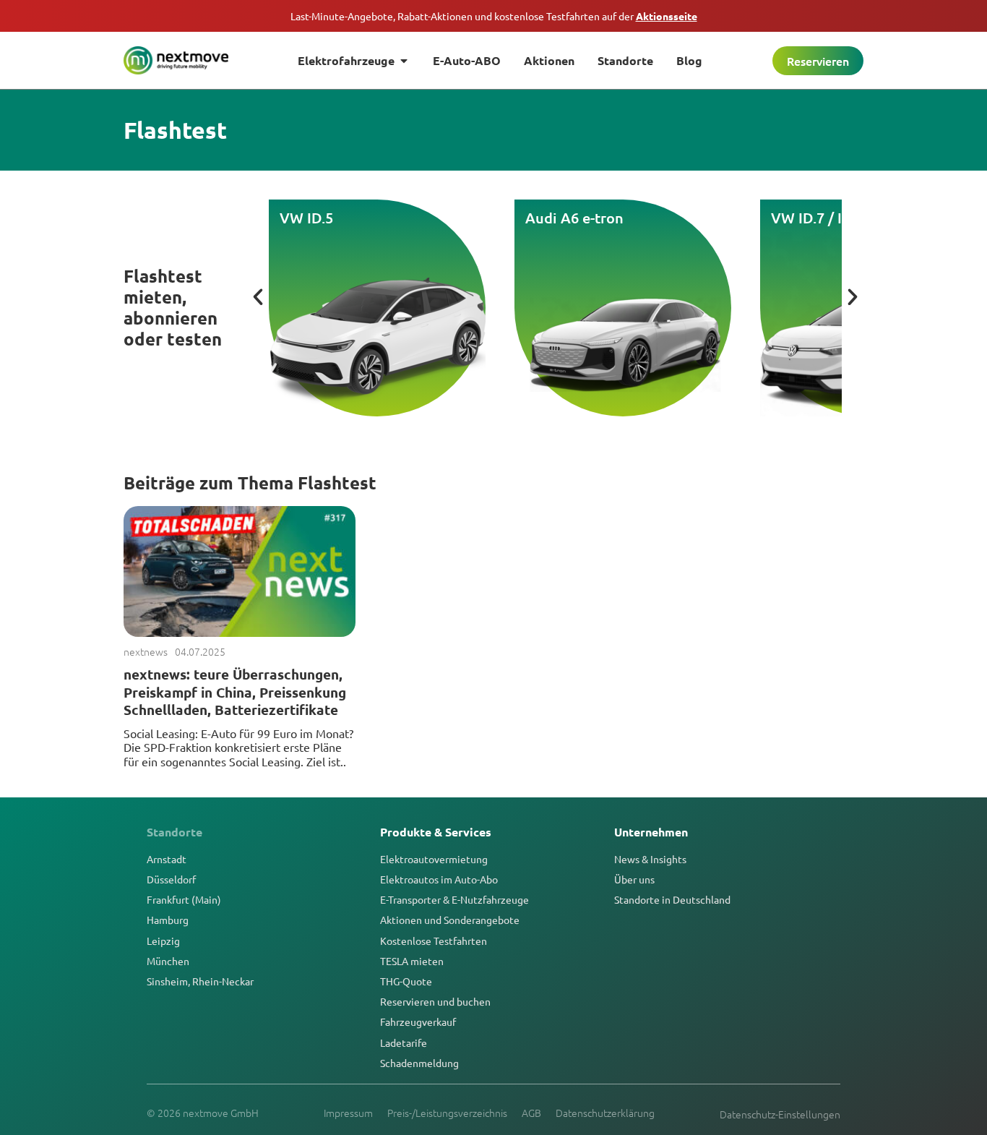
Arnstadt (166, 858)
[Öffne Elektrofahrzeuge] (404, 60)
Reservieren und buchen (435, 1001)
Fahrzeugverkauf (418, 1021)
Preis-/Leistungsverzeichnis (447, 1112)
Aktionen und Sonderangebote (450, 919)
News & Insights (650, 858)
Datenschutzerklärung (605, 1112)
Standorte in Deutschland (672, 899)
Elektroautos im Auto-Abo (439, 879)
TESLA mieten (412, 960)
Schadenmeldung (419, 1062)
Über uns (634, 879)
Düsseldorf (171, 879)
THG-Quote (406, 981)
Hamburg (168, 919)
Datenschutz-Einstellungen (780, 1114)
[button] (258, 297)
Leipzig (163, 940)
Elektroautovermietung (434, 858)
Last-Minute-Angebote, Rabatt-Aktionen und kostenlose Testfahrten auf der (493, 15)
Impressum (348, 1112)
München (168, 960)
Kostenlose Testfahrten (433, 940)
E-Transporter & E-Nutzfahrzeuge (454, 899)
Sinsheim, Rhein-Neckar (200, 981)
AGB (531, 1112)
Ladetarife (403, 1042)
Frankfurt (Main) (184, 899)
